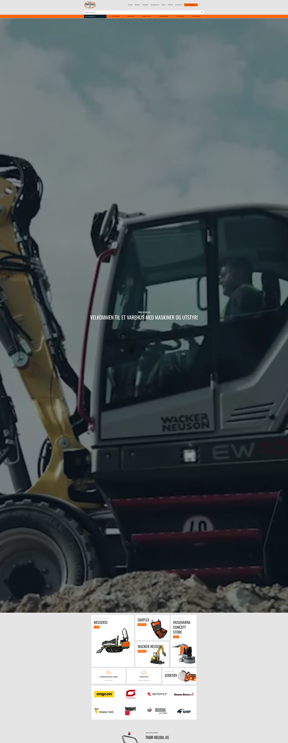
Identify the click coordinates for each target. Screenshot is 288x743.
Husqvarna (145, 5)
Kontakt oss (178, 5)
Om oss (164, 5)
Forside (130, 5)
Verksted (170, 5)
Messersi (137, 5)
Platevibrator (180, 16)
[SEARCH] (202, 12)
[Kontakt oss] (144, 672)
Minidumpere (115, 16)
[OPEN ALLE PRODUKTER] (95, 16)
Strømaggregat (163, 16)
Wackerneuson (155, 5)
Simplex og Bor (147, 16)
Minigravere (131, 16)
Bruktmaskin (196, 16)
